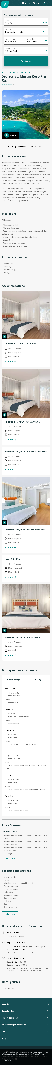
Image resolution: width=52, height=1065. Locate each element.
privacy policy (21, 1055)
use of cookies (39, 1055)
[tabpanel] (26, 750)
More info (9, 361)
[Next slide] (48, 500)
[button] (43, 3)
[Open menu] (49, 3)
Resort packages (10, 1018)
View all (13, 135)
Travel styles (8, 1011)
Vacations (6, 1004)
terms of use (7, 1055)
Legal (4, 1031)
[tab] (14, 679)
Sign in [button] (36, 3)
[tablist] (26, 679)
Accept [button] (8, 1060)
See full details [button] (10, 858)
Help (4, 1038)
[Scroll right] (48, 146)
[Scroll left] (3, 146)
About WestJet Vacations (14, 1024)
